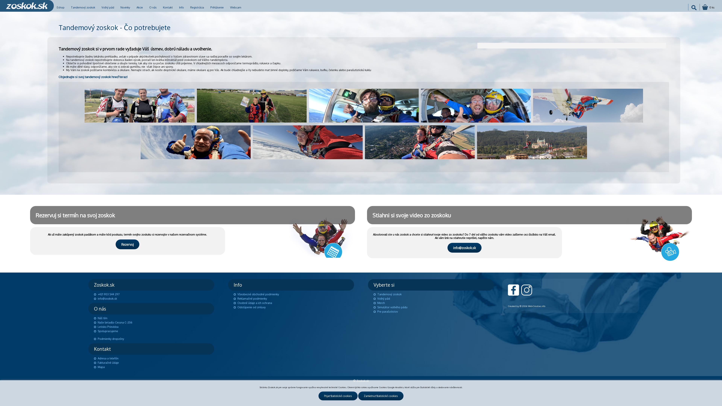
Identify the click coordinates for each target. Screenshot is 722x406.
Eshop (60, 7)
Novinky (125, 7)
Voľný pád (108, 7)
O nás (153, 7)
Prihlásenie (217, 7)
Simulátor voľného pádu (392, 307)
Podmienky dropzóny (111, 338)
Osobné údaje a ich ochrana (254, 302)
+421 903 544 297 (109, 294)
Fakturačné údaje (108, 362)
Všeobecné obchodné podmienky (258, 294)
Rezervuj (127, 244)
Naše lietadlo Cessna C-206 (115, 322)
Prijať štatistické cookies (338, 396)
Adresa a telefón (108, 358)
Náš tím (102, 318)
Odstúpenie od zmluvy (251, 307)
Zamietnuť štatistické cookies (381, 396)
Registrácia (197, 7)
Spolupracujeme (108, 331)
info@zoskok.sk (464, 248)
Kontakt (168, 7)
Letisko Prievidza (108, 326)
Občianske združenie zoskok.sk (107, 335)
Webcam (235, 7)
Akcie (140, 7)
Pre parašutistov (387, 311)
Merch (381, 302)
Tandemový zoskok (83, 7)
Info (181, 7)
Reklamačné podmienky (252, 298)
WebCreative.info (536, 306)
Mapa (101, 367)
